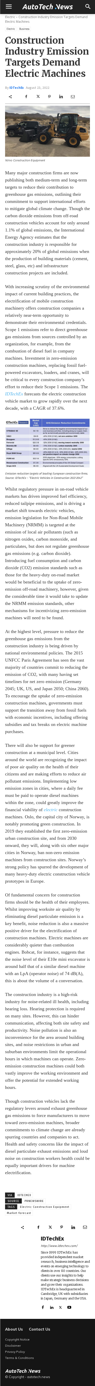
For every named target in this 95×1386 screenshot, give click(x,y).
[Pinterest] (49, 97)
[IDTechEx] (20, 1272)
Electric (10, 17)
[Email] (73, 97)
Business (24, 29)
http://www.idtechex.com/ (59, 1246)
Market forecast (19, 1213)
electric (51, 809)
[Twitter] (38, 97)
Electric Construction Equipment (44, 1207)
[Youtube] (69, 1306)
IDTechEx (16, 88)
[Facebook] (26, 97)
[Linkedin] (61, 97)
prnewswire (34, 1201)
